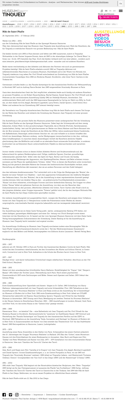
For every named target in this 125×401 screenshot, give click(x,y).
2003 (50, 26)
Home (5, 21)
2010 (4, 26)
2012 (108, 24)
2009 (11, 26)
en (114, 11)
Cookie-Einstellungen (68, 395)
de (106, 11)
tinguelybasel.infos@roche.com (62, 399)
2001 (46, 21)
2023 (39, 24)
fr (110, 11)
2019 (64, 24)
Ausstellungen (17, 21)
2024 (32, 24)
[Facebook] (4, 395)
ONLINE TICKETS (110, 17)
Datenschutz (51, 395)
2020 (58, 24)
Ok (120, 4)
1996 (94, 26)
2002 (57, 26)
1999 (76, 26)
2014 (95, 24)
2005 (37, 26)
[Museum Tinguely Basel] (15, 16)
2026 (19, 24)
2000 (70, 26)
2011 (114, 24)
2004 (44, 26)
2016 (83, 24)
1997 (88, 26)
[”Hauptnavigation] (121, 11)
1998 (82, 26)
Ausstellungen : (9, 24)
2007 (24, 26)
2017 (77, 24)
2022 (45, 24)
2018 (71, 24)
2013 (102, 24)
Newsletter (26, 395)
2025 (26, 24)
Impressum (38, 395)
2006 (30, 26)
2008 (17, 26)
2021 (51, 24)
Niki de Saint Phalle (60, 21)
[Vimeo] (10, 395)
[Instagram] (17, 395)
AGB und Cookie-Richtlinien (96, 2)
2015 (89, 24)
